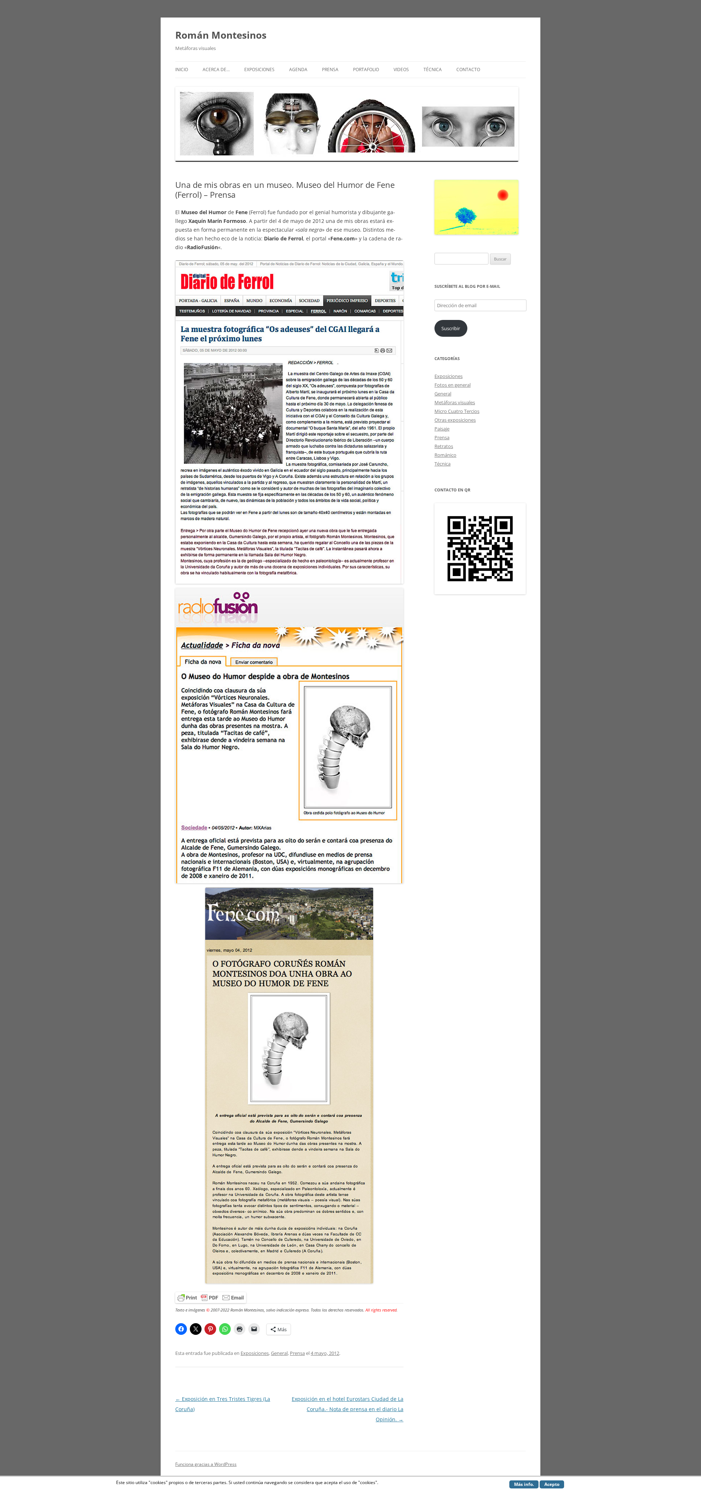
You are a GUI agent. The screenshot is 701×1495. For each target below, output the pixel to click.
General (279, 1353)
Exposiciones (259, 69)
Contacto (468, 69)
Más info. (524, 1484)
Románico (445, 455)
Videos (401, 69)
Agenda (298, 69)
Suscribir (450, 328)
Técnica (433, 69)
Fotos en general (452, 385)
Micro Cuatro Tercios (456, 411)
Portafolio (366, 69)
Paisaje (441, 428)
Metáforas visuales (454, 402)
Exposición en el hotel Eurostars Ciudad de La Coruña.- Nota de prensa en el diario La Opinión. (347, 1409)
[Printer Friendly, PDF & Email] (210, 1296)
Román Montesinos (221, 35)
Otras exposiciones (455, 420)
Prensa (330, 69)
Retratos (443, 446)
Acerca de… (216, 69)
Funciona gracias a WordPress (206, 1464)
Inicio (181, 69)
